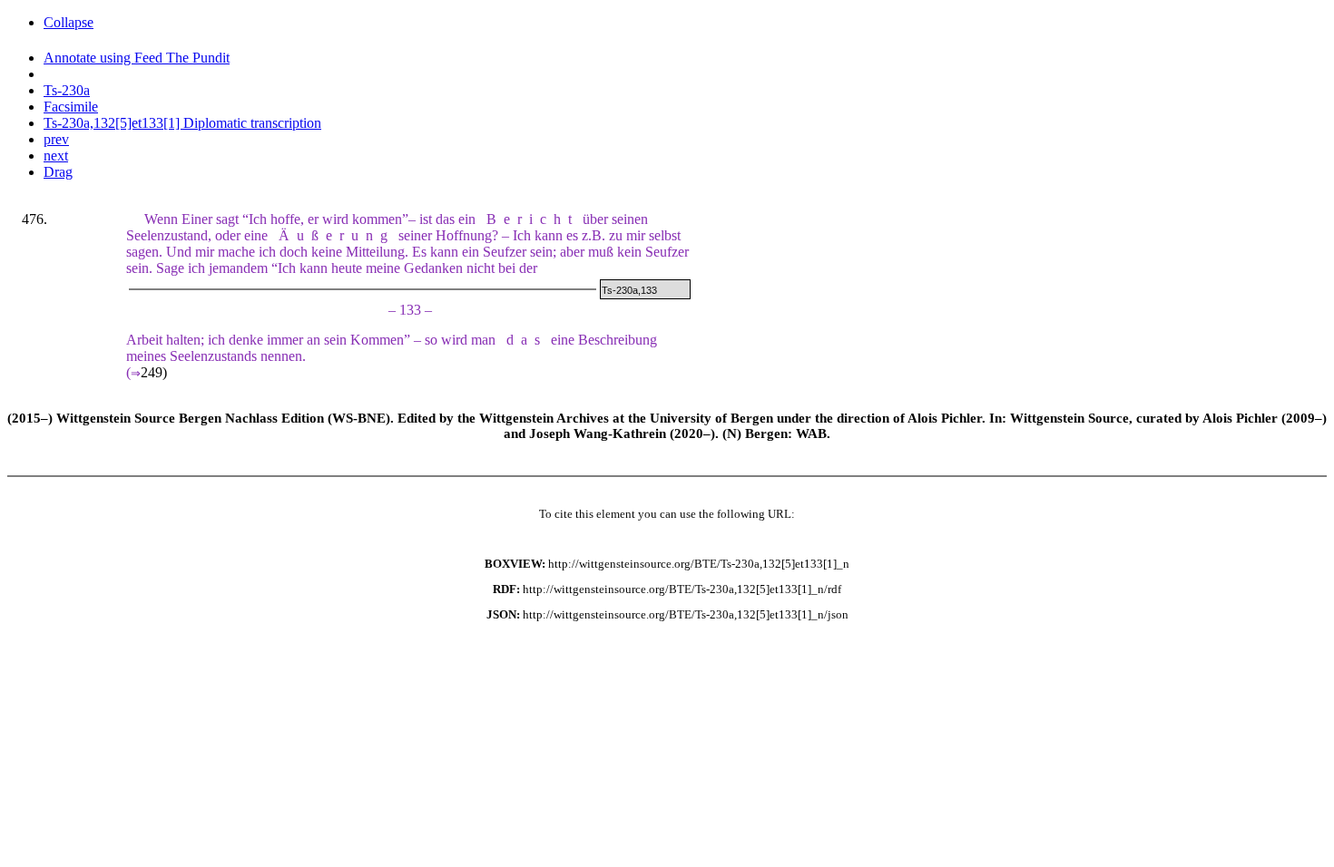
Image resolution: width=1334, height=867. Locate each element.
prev (56, 139)
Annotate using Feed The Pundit (137, 57)
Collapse (68, 22)
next (56, 155)
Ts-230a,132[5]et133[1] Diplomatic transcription (182, 123)
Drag (58, 172)
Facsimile (71, 106)
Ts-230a (67, 90)
